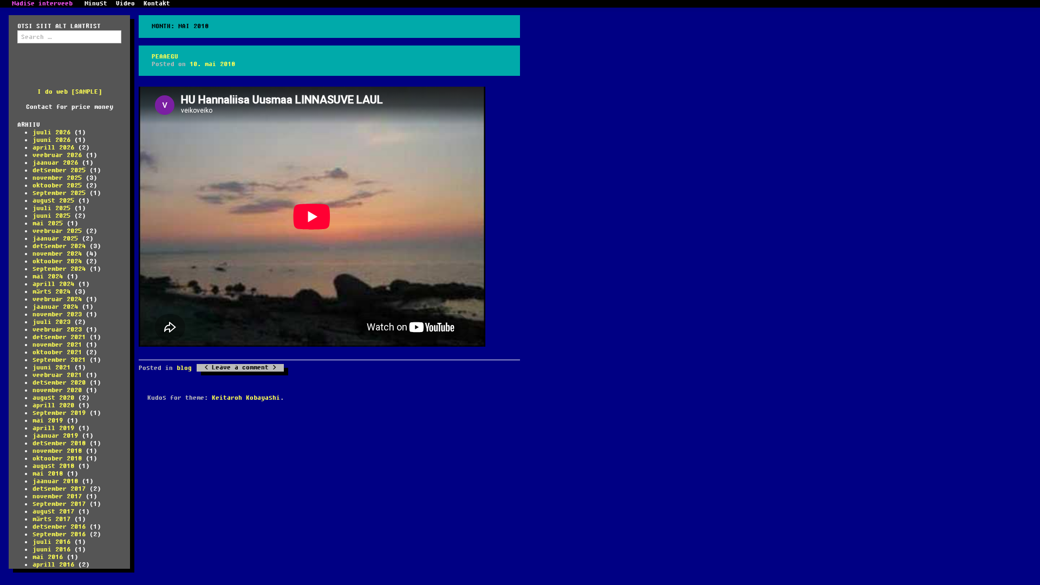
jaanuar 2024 (55, 307)
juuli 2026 (51, 132)
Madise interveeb (42, 4)
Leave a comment (240, 368)
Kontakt (157, 4)
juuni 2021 (51, 367)
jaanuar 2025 (55, 239)
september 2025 (59, 193)
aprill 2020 (53, 405)
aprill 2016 (53, 565)
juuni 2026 (51, 140)
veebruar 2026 (57, 155)
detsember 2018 (59, 443)
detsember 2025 (59, 170)
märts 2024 (51, 292)
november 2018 (57, 451)
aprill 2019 (53, 428)
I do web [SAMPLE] (69, 92)
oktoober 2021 (57, 352)
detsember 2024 (59, 246)
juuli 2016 (51, 542)
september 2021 (59, 360)
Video (125, 4)
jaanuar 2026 (55, 163)
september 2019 (59, 413)
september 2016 (59, 534)
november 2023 (57, 314)
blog (184, 368)
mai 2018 (47, 474)
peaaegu (165, 57)
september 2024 (59, 269)
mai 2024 (47, 276)
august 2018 (53, 466)
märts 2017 (51, 519)
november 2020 (57, 390)
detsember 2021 (59, 337)
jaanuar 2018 (55, 481)
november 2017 (57, 496)
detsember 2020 (59, 383)
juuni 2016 (51, 549)
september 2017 (59, 504)
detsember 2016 (59, 527)
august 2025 (53, 201)
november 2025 (57, 178)
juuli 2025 (51, 208)
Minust (95, 4)
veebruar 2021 (57, 375)
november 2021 (57, 345)
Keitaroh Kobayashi (246, 398)
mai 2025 (47, 223)
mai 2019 (47, 421)
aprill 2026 (53, 148)
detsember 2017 (59, 489)
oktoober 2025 (57, 185)
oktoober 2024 (57, 261)
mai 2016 (47, 557)
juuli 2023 (51, 322)
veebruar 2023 (57, 330)
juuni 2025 (51, 216)
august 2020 (53, 398)
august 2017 (53, 512)
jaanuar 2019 (55, 436)
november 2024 (57, 254)
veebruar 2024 (57, 299)
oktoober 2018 (57, 458)
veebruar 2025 (57, 231)
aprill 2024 (53, 284)
